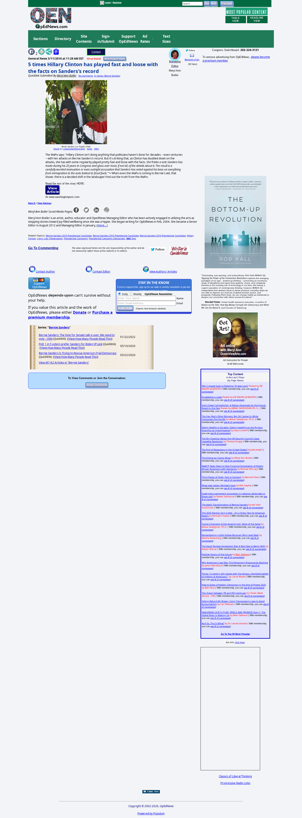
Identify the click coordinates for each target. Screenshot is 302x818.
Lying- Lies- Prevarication (50, 238)
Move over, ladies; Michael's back (219, 485)
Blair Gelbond (242, 554)
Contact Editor (101, 271)
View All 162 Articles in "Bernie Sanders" (64, 362)
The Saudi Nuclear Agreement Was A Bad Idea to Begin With (233, 546)
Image (56, 148)
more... (102, 225)
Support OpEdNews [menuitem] (127, 39)
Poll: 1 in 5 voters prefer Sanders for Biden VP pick (70, 344)
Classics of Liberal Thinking (235, 776)
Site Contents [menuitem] (84, 39)
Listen (96, 52)
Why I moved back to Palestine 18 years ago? (225, 386)
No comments (85, 75)
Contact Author (45, 271)
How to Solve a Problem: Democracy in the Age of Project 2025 (234, 584)
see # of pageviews (234, 400)
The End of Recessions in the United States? (225, 449)
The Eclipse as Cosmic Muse (216, 457)
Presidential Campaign (76, 238)
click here (240, 642)
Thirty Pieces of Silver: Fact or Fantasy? (221, 477)
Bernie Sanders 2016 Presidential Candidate (69, 235)
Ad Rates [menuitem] (145, 39)
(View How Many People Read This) (90, 339)
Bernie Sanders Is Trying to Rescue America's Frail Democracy (77, 353)
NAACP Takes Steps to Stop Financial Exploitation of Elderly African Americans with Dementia (232, 467)
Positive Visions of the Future (217, 554)
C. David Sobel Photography (73, 148)
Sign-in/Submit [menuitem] (105, 39)
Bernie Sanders (59, 327)
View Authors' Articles (163, 271)
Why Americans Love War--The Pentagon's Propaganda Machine (235, 562)
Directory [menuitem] (63, 38)
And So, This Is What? (213, 623)
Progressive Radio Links (235, 783)
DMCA (96, 149)
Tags (131, 238)
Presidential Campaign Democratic (107, 238)
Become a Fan (192, 59)
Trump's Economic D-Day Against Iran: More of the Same (231, 524)
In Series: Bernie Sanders (107, 75)
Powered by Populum (151, 813)
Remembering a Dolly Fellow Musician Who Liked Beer (230, 535)
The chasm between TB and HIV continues (224, 593)
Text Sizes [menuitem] (166, 39)
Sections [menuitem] (40, 38)
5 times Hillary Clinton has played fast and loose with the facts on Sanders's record (93, 67)
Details (89, 149)
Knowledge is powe (212, 397)
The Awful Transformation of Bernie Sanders (225, 504)
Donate (79, 312)
